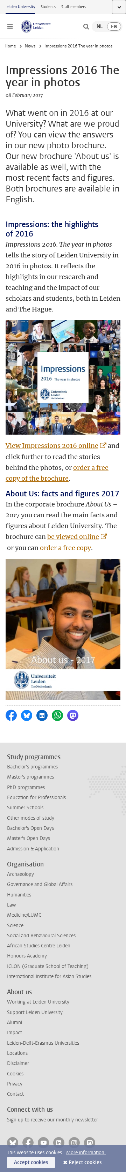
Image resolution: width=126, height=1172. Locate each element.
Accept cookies (31, 1162)
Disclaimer (18, 1063)
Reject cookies (85, 1162)
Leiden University (20, 6)
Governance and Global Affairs (39, 884)
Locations (17, 1053)
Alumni (14, 1022)
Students (48, 6)
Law (11, 905)
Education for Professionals (36, 797)
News (30, 46)
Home (10, 46)
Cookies (15, 1073)
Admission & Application (33, 849)
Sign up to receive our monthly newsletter (52, 1120)
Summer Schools (25, 807)
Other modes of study (30, 818)
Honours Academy (27, 956)
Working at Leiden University (38, 1002)
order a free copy (65, 548)
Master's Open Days (28, 838)
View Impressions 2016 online (52, 446)
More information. (86, 1152)
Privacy (14, 1084)
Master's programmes (30, 777)
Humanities (19, 895)
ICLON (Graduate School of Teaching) (48, 966)
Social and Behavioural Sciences (41, 935)
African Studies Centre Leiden (38, 945)
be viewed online (73, 537)
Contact (15, 1094)
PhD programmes (26, 787)
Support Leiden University (35, 1012)
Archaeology (20, 874)
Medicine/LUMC (24, 915)
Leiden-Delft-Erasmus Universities (43, 1043)
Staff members (73, 6)
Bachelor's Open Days (30, 828)
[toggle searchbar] (86, 26)
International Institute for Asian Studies (49, 976)
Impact (14, 1032)
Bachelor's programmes (32, 767)
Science (15, 925)
